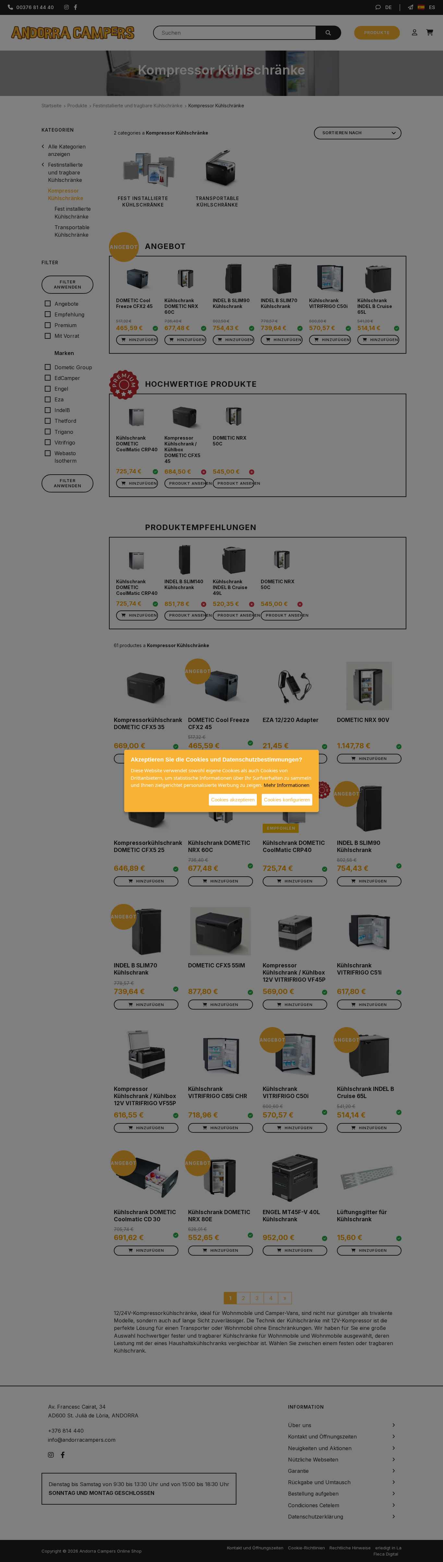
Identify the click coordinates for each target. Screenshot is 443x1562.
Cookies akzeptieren (233, 799)
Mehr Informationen (286, 785)
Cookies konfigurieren (287, 799)
